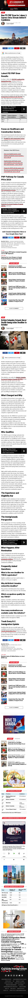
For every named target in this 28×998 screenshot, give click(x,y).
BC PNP (22, 933)
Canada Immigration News (16, 241)
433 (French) (5, 902)
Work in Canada (5, 960)
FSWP (23, 947)
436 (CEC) (4, 895)
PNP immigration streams (8, 190)
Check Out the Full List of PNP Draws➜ (11, 812)
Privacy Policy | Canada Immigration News (18, 990)
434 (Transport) (4, 900)
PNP (22, 649)
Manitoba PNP (19, 954)
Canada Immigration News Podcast (20, 979)
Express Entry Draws (9, 983)
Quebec (12, 957)
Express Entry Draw (15, 945)
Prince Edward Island (7, 246)
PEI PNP (11, 245)
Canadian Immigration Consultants (10, 986)
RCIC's (16, 957)
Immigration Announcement (11, 985)
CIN (15, 242)
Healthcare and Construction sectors (14, 138)
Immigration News (18, 951)
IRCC (11, 953)
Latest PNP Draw (11, 954)
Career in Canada (22, 986)
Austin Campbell (10, 23)
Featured (4, 243)
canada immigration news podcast (10, 939)
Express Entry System (6, 947)
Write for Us (13, 988)
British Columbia (10, 799)
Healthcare (10, 243)
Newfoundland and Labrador (10, 797)
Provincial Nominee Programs (9, 247)
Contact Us (5, 990)
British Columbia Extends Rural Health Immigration (11, 645)
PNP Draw (16, 245)
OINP (5, 956)
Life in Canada (20, 985)
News (2, 956)
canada (3, 936)
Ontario (9, 956)
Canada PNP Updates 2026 (20, 983)
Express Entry (20, 242)
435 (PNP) (4, 897)
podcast (8, 957)
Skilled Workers (8, 959)
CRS (25, 944)
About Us (7, 988)
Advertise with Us (20, 988)
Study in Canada (20, 959)
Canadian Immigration (7, 242)
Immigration (5, 245)
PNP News (3, 957)
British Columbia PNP (19, 935)
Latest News (4, 954)
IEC (25, 947)
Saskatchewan (20, 957)
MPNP (24, 954)
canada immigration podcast (8, 940)
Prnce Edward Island (11, 809)
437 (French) (5, 892)
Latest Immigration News (20, 953)
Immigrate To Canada (20, 981)
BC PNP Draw (3, 935)
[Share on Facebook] (5, 48)
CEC (19, 944)
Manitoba (8, 802)
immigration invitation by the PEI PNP (11, 96)
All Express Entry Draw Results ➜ (10, 905)
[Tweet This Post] (11, 48)
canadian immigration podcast (9, 944)
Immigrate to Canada (20, 243)
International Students (5, 953)
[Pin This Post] (17, 48)
